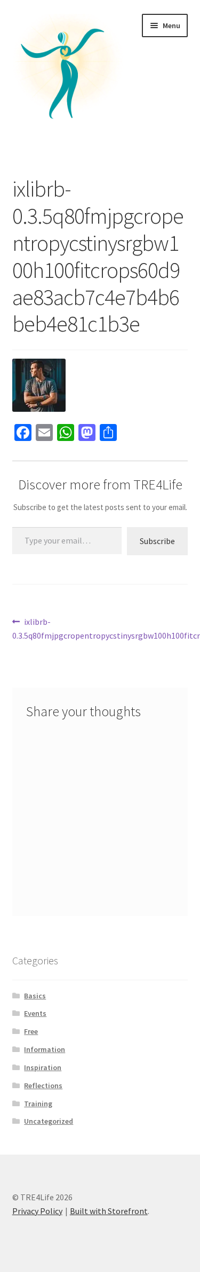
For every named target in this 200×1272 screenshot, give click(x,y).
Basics (35, 995)
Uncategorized (48, 1121)
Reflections (43, 1085)
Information (44, 1049)
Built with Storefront (109, 1211)
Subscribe (157, 541)
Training (38, 1103)
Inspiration (42, 1067)
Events (35, 1013)
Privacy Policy (37, 1211)
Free (31, 1031)
